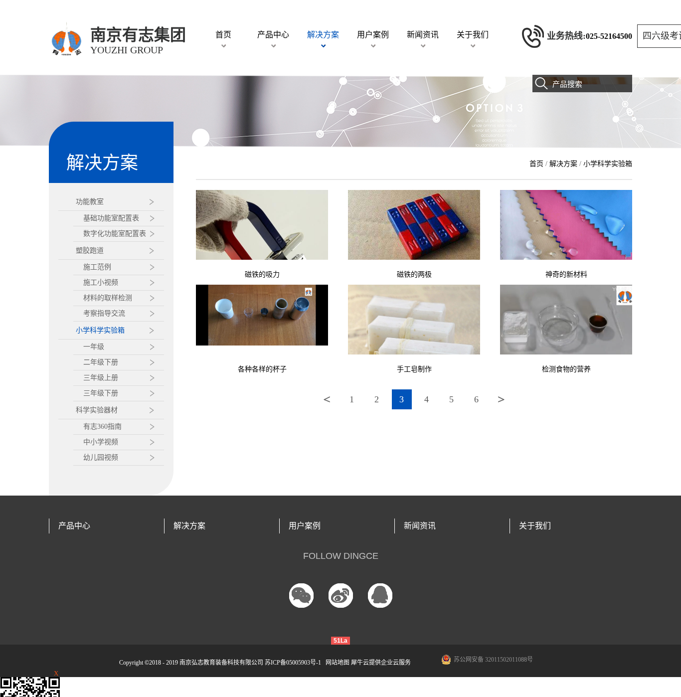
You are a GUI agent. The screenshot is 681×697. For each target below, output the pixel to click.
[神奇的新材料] (566, 194)
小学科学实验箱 (607, 164)
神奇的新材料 (566, 274)
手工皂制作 (414, 369)
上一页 (327, 399)
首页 (223, 34)
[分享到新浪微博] (341, 595)
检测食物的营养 (566, 369)
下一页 (501, 399)
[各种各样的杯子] (262, 289)
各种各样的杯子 (262, 369)
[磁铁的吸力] (262, 194)
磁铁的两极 (414, 274)
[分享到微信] (301, 595)
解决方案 (563, 164)
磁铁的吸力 (262, 274)
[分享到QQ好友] (380, 595)
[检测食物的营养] (566, 289)
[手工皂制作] (414, 289)
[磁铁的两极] (414, 194)
